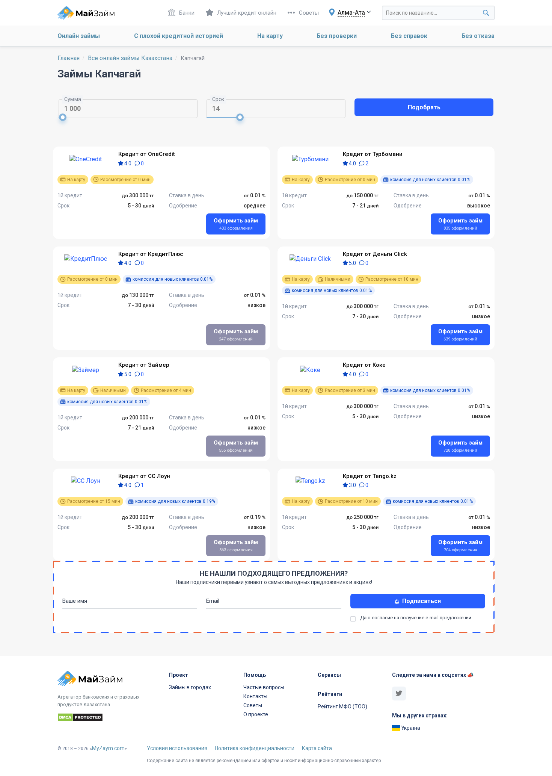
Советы (309, 12)
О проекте (255, 714)
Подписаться (420, 601)
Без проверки (337, 35)
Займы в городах (190, 687)
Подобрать (424, 107)
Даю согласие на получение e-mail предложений (415, 617)
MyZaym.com (108, 748)
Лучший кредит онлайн (246, 12)
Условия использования (177, 748)
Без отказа (478, 35)
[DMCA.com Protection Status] (108, 718)
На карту (270, 35)
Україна (410, 728)
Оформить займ (236, 224)
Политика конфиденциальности (254, 748)
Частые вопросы (263, 687)
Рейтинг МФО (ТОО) (342, 706)
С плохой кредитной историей (178, 35)
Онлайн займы (78, 35)
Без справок (409, 35)
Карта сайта (317, 748)
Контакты (255, 696)
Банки (187, 12)
